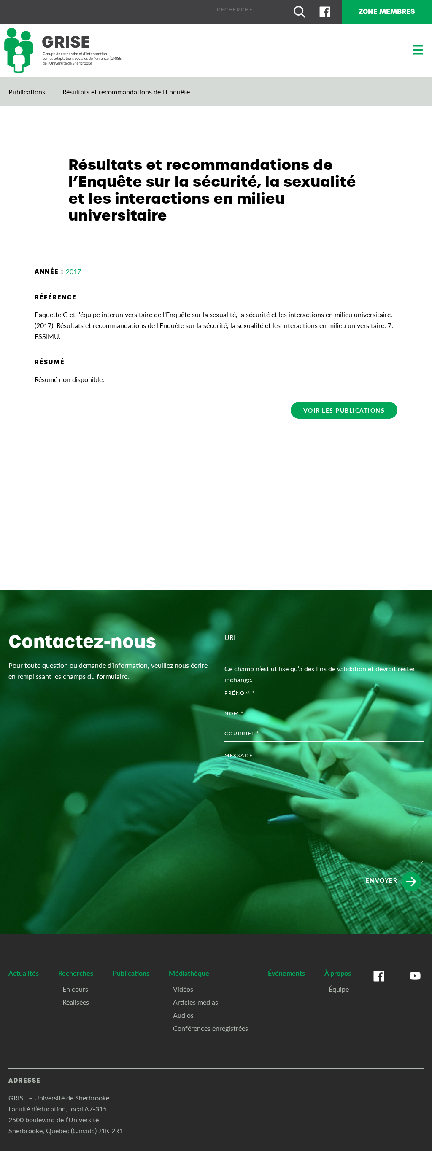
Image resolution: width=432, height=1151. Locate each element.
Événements (286, 973)
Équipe (339, 989)
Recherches (75, 973)
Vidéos (183, 989)
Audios (183, 1015)
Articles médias (195, 1002)
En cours (75, 989)
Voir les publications (344, 410)
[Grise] (63, 50)
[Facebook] (325, 11)
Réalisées (75, 1002)
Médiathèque (189, 973)
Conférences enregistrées (210, 1028)
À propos (337, 973)
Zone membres (387, 11)
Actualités (23, 973)
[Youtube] (415, 984)
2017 (73, 271)
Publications (26, 92)
